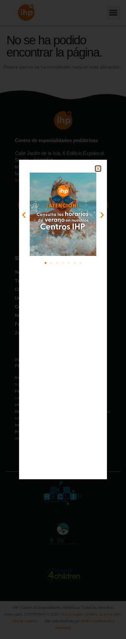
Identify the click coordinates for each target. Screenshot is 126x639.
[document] (63, 319)
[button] (98, 168)
